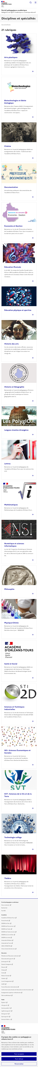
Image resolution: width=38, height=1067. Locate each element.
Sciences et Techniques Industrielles (14, 708)
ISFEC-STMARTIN (5, 946)
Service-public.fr (5, 1008)
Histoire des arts (11, 343)
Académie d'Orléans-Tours (8, 918)
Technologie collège (13, 837)
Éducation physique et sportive (17, 310)
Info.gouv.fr (4, 1005)
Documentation (11, 187)
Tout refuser (19, 1059)
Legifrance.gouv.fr (6, 1011)
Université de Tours (6, 943)
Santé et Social (10, 663)
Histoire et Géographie (14, 387)
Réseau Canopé (5, 975)
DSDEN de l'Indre (5, 929)
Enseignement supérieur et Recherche (11, 992)
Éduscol (3, 967)
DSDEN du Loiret (5, 937)
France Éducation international (9, 987)
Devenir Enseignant (6, 964)
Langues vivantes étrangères (16, 430)
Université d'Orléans (6, 940)
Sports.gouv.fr (5, 1016)
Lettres (7, 463)
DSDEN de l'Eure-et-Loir (7, 926)
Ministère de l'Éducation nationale (10, 956)
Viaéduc (3, 978)
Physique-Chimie (11, 622)
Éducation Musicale (12, 267)
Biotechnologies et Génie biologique (15, 101)
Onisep (3, 970)
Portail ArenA (4, 920)
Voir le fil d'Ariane (5, 24)
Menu (35, 2)
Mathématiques (11, 504)
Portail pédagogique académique (14, 10)
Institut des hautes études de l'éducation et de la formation (16, 990)
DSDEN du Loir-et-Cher (7, 935)
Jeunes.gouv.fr (4, 961)
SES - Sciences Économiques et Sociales (17, 751)
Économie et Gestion (13, 226)
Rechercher (30, 2)
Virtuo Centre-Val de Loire (8, 949)
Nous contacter (5, 905)
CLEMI (3, 984)
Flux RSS (3, 911)
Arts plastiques (10, 57)
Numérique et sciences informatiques (14, 544)
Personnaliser (19, 1064)
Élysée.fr (3, 1002)
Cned (2, 973)
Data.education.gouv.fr (7, 959)
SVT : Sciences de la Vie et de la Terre (18, 795)
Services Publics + (5, 1019)
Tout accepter (19, 1054)
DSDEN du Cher (5, 923)
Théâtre (7, 878)
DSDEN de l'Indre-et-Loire (8, 932)
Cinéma (7, 146)
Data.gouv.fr (4, 1014)
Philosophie (9, 589)
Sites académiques (6, 995)
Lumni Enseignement (6, 981)
